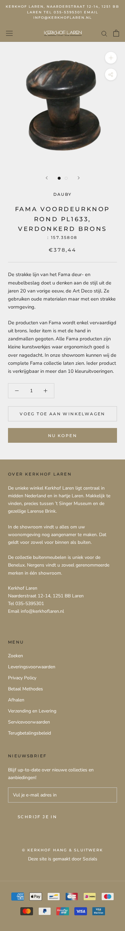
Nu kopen (62, 435)
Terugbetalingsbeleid (29, 733)
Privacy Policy (22, 678)
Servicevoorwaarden (29, 722)
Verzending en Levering (32, 711)
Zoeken (15, 656)
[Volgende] (79, 177)
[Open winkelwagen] (116, 33)
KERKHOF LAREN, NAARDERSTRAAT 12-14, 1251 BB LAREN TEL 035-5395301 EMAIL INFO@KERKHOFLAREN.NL (62, 12)
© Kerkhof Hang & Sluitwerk (62, 850)
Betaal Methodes (25, 689)
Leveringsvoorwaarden (31, 667)
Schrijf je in (37, 816)
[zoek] (104, 33)
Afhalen (16, 700)
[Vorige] (47, 177)
